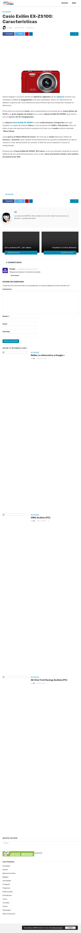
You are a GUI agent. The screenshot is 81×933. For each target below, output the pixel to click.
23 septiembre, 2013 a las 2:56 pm (27, 269)
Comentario (7, 289)
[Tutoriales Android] (39, 853)
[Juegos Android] (18, 853)
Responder (15, 275)
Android (5, 870)
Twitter (5, 906)
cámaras (61, 97)
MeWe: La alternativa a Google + (48, 355)
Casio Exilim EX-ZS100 (22, 122)
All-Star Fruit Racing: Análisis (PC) (49, 680)
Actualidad (7, 11)
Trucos (5, 899)
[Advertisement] (40, 53)
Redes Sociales (8, 892)
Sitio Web (6, 332)
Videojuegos (7, 910)
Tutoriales (6, 903)
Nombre (6, 316)
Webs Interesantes (9, 914)
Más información (58, 928)
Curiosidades (7, 881)
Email (5, 324)
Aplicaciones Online (9, 873)
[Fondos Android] (37, 853)
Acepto (70, 928)
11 (49, 358)
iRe (10, 27)
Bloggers (5, 877)
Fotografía (6, 884)
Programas (6, 888)
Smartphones (7, 895)
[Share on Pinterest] (27, 34)
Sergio (12, 269)
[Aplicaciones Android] (35, 853)
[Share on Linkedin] (31, 34)
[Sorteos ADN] (41, 853)
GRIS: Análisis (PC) (40, 517)
